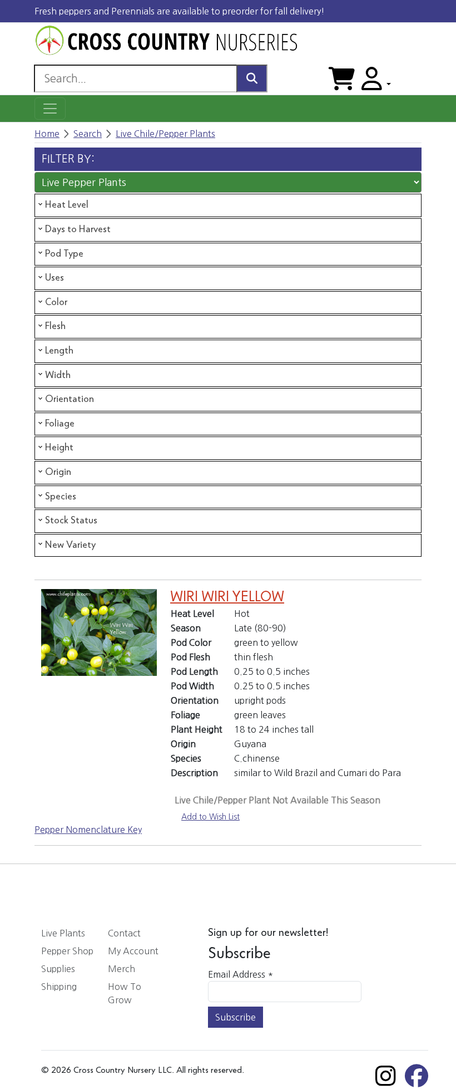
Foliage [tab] (60, 424)
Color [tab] (56, 302)
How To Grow (124, 993)
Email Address (240, 974)
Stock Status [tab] (71, 521)
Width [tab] (58, 375)
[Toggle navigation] (50, 108)
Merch (121, 968)
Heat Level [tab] (66, 205)
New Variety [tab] (70, 545)
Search (87, 133)
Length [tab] (59, 351)
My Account (133, 950)
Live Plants (63, 933)
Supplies (58, 968)
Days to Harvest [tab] (78, 229)
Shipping (59, 986)
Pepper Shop (67, 950)
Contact (124, 933)
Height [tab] (59, 448)
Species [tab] (60, 497)
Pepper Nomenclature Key (88, 829)
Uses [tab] (54, 278)
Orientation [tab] (69, 399)
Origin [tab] (58, 472)
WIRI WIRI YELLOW (227, 597)
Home (47, 133)
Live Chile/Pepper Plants (165, 133)
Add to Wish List (210, 817)
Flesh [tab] (55, 326)
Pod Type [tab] (64, 254)
